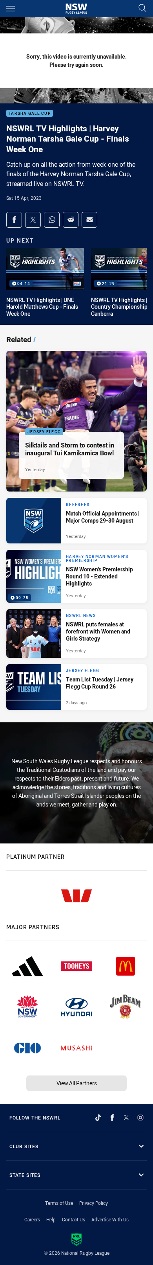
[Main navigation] (10, 8)
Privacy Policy (93, 1203)
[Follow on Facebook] (112, 1117)
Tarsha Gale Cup (30, 113)
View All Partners (76, 1083)
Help (51, 1219)
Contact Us (73, 1219)
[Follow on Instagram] (140, 1117)
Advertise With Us (110, 1219)
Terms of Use (59, 1203)
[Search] (142, 8)
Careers (32, 1219)
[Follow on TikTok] (98, 1117)
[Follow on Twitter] (126, 1117)
